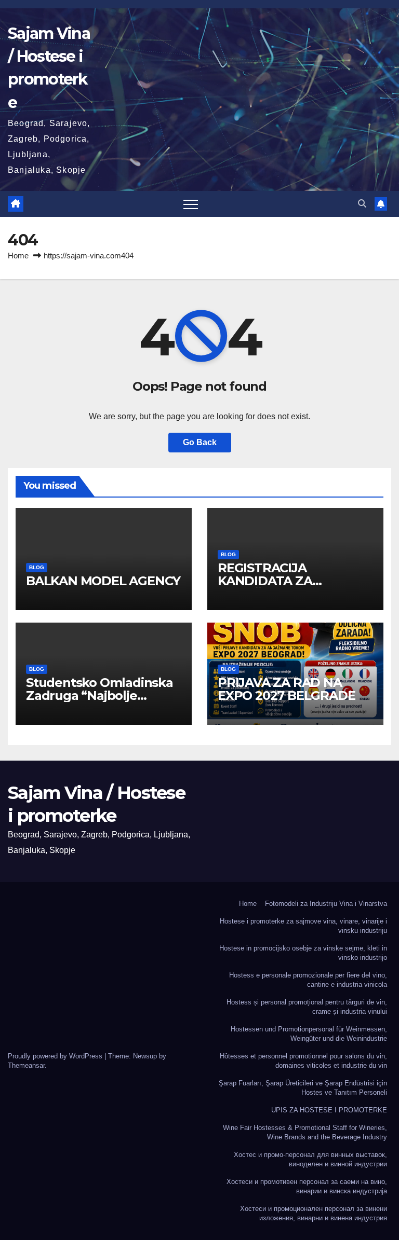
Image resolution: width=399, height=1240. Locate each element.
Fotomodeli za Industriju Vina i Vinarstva (326, 903)
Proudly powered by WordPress (56, 1056)
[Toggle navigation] (191, 204)
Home (18, 255)
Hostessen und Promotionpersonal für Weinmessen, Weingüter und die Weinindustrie (309, 1033)
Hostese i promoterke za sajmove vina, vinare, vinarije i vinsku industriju (303, 925)
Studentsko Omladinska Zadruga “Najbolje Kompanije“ (99, 695)
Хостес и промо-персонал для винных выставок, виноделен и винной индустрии (310, 1159)
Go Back (200, 442)
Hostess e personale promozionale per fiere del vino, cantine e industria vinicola (308, 979)
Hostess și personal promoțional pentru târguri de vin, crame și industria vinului (307, 1006)
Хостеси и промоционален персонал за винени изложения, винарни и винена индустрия (313, 1213)
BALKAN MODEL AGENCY (103, 580)
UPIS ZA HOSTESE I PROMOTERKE (329, 1110)
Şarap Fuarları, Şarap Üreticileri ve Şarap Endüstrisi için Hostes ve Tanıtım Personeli (303, 1087)
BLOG (36, 567)
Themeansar (26, 1065)
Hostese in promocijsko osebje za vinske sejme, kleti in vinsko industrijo (303, 952)
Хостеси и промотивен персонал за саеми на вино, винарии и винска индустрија (307, 1186)
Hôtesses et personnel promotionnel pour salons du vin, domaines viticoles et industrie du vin (303, 1060)
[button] (362, 203)
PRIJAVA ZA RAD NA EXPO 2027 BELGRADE (286, 689)
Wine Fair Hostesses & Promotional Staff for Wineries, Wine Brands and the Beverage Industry (305, 1132)
